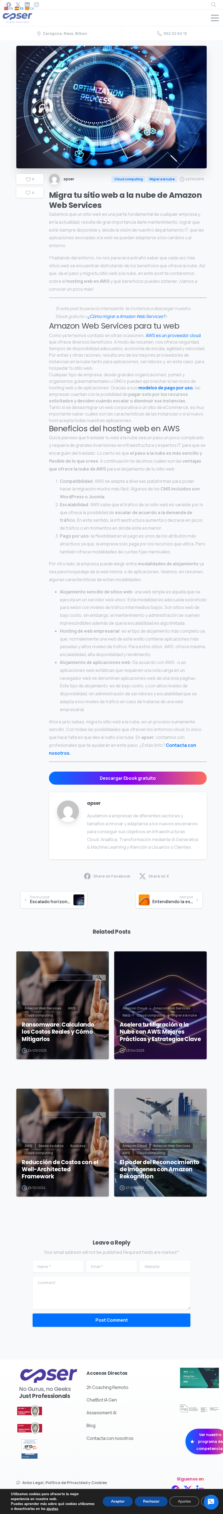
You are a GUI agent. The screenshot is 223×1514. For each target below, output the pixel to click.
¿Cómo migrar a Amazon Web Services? (126, 316)
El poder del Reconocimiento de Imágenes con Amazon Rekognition (159, 1169)
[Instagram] (36, 4)
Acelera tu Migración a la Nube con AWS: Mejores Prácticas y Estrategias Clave (160, 1031)
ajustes (52, 1508)
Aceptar (118, 1501)
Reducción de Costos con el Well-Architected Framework (60, 1169)
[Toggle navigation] (214, 18)
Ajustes (184, 1501)
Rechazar (151, 1501)
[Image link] (39, 1411)
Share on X (158, 876)
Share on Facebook (111, 876)
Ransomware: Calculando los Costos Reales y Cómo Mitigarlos (58, 1031)
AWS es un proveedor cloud (173, 335)
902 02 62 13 (175, 33)
